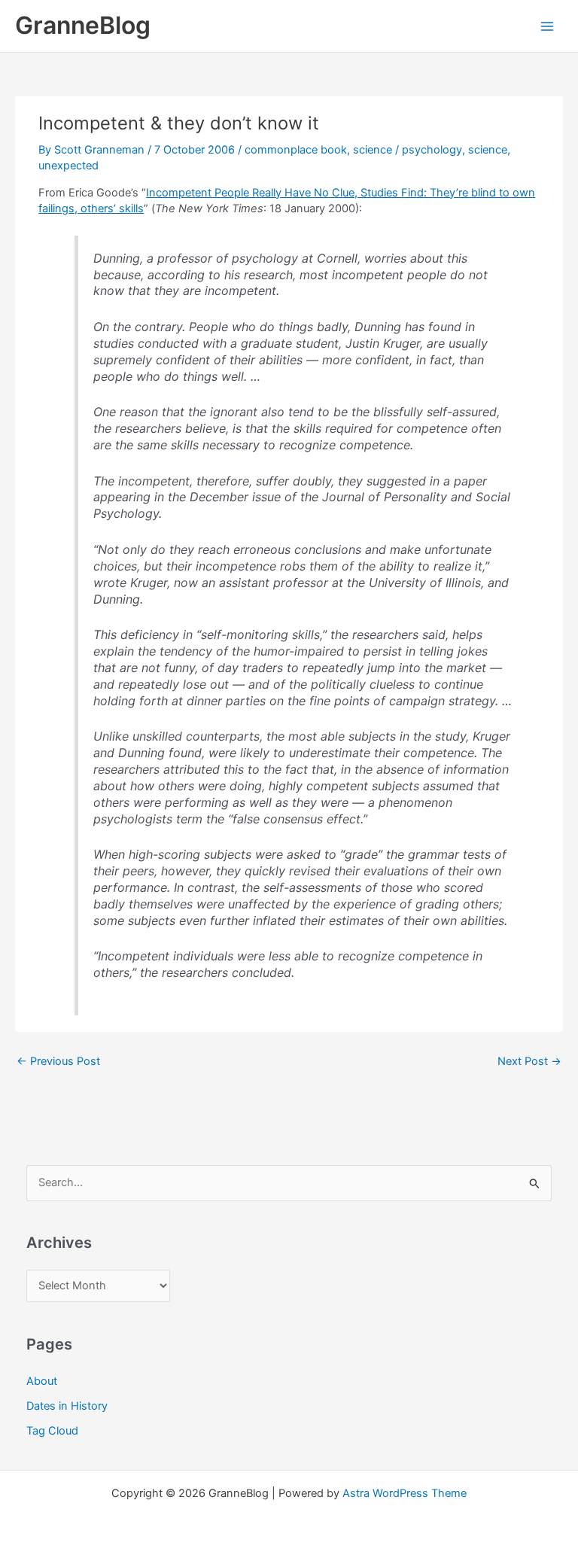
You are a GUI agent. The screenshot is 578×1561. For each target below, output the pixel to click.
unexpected (68, 165)
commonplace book (296, 150)
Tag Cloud (52, 1431)
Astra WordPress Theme (404, 1493)
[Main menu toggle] (547, 26)
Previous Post (58, 1061)
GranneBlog (83, 25)
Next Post (529, 1061)
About (41, 1381)
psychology (432, 150)
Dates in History (67, 1406)
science (372, 150)
